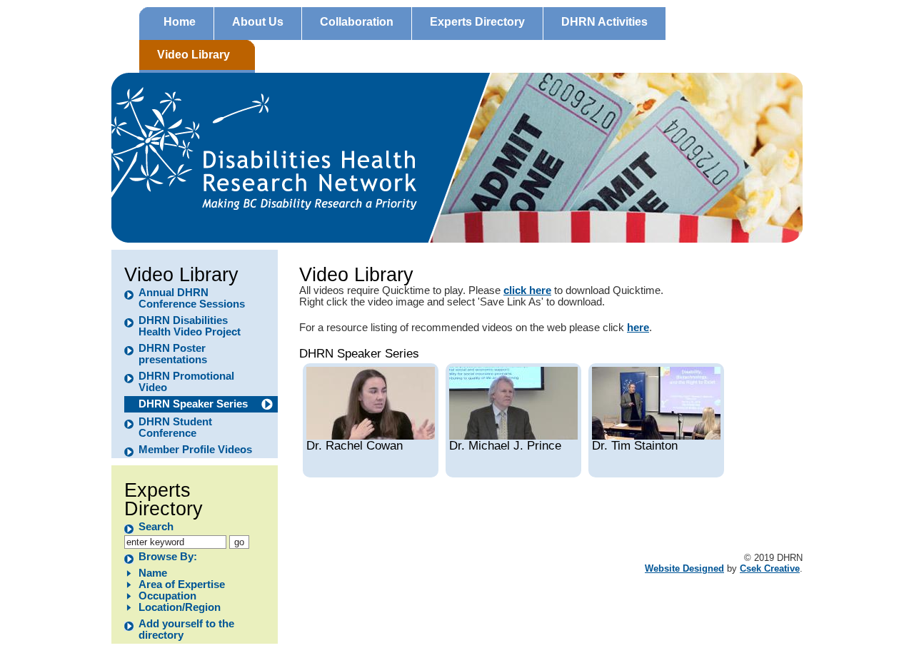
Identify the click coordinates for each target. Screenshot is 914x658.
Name (153, 573)
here (638, 327)
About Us (257, 22)
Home (180, 22)
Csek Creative (770, 568)
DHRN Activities (604, 22)
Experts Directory (477, 22)
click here (527, 290)
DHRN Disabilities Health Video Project (190, 326)
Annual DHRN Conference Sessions (192, 298)
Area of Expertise (182, 584)
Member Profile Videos (195, 449)
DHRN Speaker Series (193, 404)
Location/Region (180, 607)
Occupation (167, 596)
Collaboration (356, 22)
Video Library (193, 55)
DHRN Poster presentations (173, 354)
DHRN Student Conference (175, 427)
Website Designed (684, 568)
